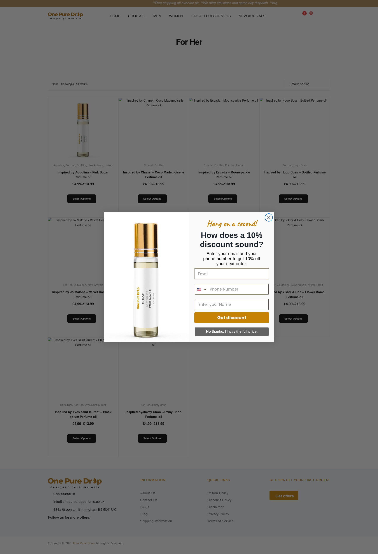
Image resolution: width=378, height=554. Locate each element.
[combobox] (201, 289)
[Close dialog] (269, 217)
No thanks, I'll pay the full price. (231, 331)
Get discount (231, 318)
